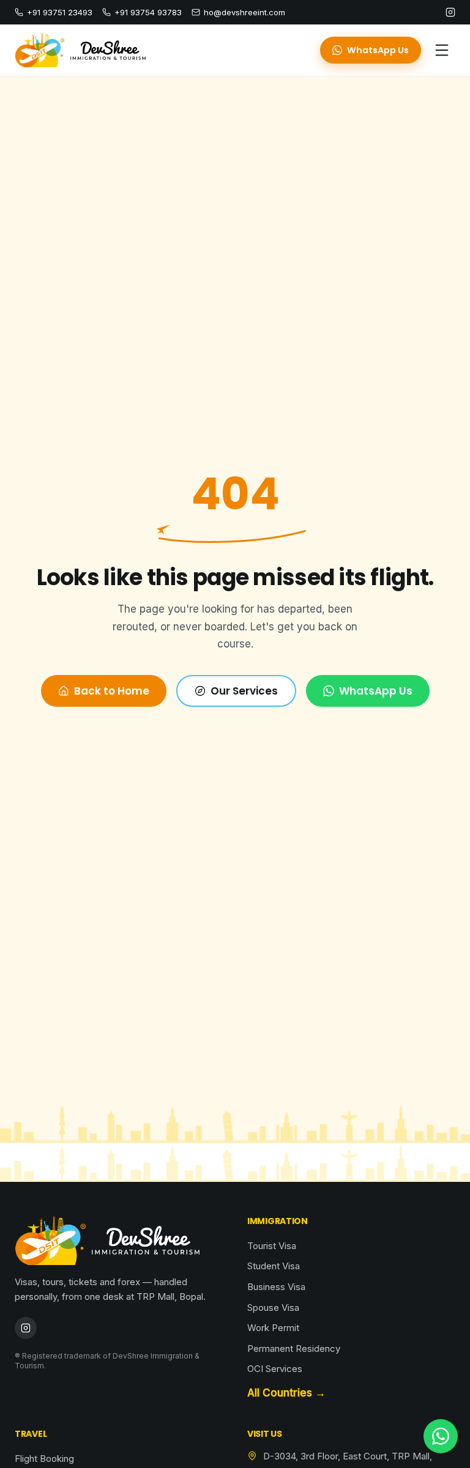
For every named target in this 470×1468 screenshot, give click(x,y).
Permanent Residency (293, 1348)
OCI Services (274, 1368)
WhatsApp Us (378, 50)
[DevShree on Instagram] (450, 12)
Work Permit (273, 1327)
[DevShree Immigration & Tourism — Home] (80, 50)
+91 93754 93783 (148, 12)
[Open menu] (441, 50)
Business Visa (276, 1287)
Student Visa (273, 1266)
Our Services (244, 691)
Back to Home (111, 691)
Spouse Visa (273, 1307)
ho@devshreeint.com (244, 12)
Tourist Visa (271, 1246)
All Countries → (286, 1393)
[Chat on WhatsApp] (440, 1436)
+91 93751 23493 (59, 12)
